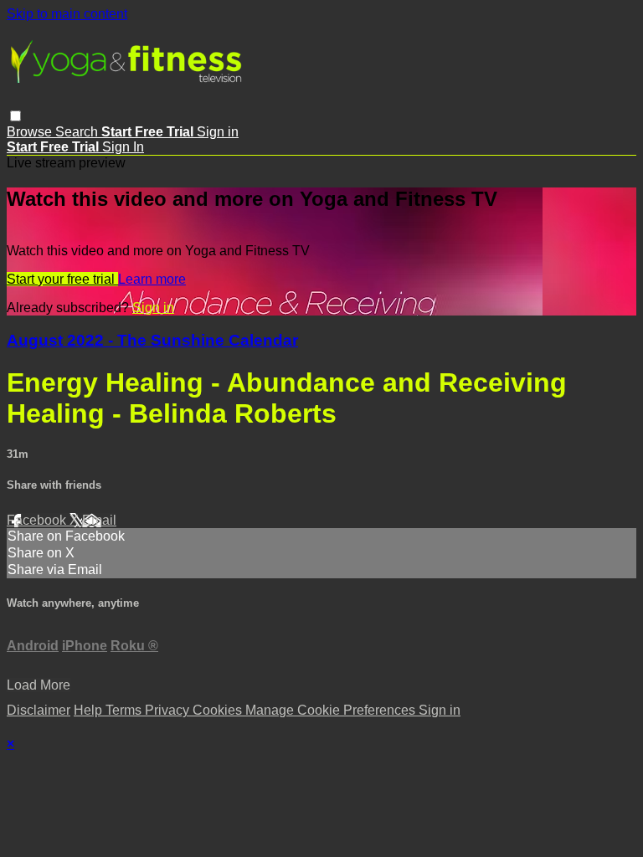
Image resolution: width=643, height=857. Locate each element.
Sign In (123, 147)
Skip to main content (67, 14)
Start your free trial (62, 279)
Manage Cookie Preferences (332, 710)
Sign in (218, 132)
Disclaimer (38, 710)
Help (89, 710)
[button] (15, 115)
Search (78, 132)
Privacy (169, 710)
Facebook (38, 520)
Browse (31, 132)
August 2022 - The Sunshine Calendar (152, 340)
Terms (125, 710)
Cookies (219, 710)
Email (99, 520)
